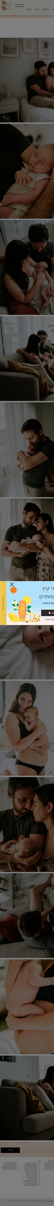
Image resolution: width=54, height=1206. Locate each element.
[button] (12, 584)
